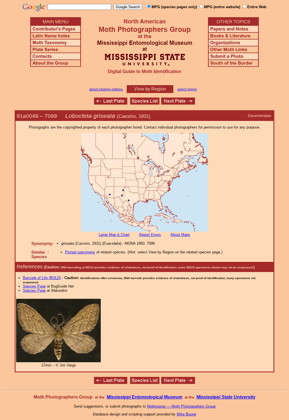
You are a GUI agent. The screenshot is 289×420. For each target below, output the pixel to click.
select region (187, 89)
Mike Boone (186, 414)
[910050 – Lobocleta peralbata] (178, 103)
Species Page (34, 286)
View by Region (150, 89)
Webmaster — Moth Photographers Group (181, 406)
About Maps (180, 235)
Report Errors (150, 235)
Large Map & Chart (114, 235)
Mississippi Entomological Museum (144, 397)
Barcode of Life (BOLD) (42, 278)
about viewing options (106, 89)
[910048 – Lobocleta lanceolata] (110, 103)
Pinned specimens (80, 252)
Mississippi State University (225, 397)
